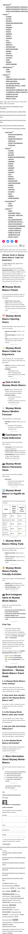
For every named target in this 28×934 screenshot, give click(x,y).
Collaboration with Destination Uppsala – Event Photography (16, 86)
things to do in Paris (7, 919)
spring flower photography (7, 916)
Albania (8, 16)
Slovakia (9, 57)
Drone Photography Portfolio (16, 9)
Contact (6, 75)
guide (8, 795)
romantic (5, 914)
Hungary (9, 38)
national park (6, 902)
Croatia (8, 25)
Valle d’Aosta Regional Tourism (14, 773)
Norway (8, 51)
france (3, 891)
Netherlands (10, 47)
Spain (8, 60)
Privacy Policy (11, 98)
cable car (4, 795)
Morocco (9, 44)
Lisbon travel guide (16, 896)
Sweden (8, 62)
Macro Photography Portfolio (17, 7)
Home (1, 101)
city (16, 888)
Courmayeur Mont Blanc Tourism (15, 777)
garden (8, 891)
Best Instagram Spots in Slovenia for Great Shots (12, 125)
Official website (16, 301)
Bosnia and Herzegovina (14, 23)
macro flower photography (17, 898)
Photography (7, 67)
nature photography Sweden (16, 902)
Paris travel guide (7, 909)
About (8, 77)
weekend (10, 924)
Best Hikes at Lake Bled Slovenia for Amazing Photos (13, 111)
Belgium (8, 21)
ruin (9, 914)
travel (19, 795)
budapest (16, 885)
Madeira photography (7, 900)
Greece (8, 36)
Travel (5, 14)
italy (11, 795)
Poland (8, 53)
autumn (12, 883)
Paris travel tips (16, 909)
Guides (8, 71)
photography (6, 912)
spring (22, 914)
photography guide (16, 912)
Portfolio (6, 5)
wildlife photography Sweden (9, 926)
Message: (4, 815)
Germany (9, 34)
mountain (15, 795)
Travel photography (6, 922)
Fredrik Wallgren (8, 263)
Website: (4, 834)
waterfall (5, 924)
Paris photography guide (8, 907)
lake (18, 894)
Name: (3, 825)
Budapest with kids (6, 888)
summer (16, 916)
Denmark (9, 27)
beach (15, 883)
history (18, 891)
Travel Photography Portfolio (17, 11)
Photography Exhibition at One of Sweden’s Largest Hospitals (16, 228)
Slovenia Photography (15, 914)
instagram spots (8, 894)
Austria (8, 19)
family (23, 888)
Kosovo (8, 42)
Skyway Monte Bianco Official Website (16, 771)
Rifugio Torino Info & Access (14, 775)
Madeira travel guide (17, 900)
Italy (7, 40)
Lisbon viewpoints (5, 898)
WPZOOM (9, 933)
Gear (7, 69)
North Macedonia (12, 49)
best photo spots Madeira (7, 885)
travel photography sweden (18, 922)
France (8, 31)
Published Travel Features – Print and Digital (15, 215)
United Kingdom (11, 64)
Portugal (9, 55)
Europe (8, 29)
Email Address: (5, 830)
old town (12, 905)
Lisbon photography (6, 896)
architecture (5, 883)
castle (12, 888)
